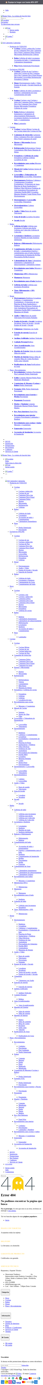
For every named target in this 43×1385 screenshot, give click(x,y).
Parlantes (34, 318)
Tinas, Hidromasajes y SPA (24, 290)
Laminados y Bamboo (26, 1130)
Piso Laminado (19, 374)
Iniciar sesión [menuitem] (9, 467)
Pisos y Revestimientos (18, 1038)
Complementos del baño (22, 95)
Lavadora (29, 217)
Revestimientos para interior (24, 415)
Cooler (29, 194)
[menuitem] (7, 441)
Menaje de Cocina (21, 169)
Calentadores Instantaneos (28, 619)
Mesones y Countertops (22, 425)
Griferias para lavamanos (27, 814)
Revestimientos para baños (24, 268)
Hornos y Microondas (22, 142)
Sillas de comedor (25, 1022)
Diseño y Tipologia (21, 404)
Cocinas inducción (23, 131)
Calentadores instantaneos (27, 870)
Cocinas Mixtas (26, 129)
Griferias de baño (25, 91)
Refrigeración (28, 54)
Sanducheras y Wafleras (27, 745)
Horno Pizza (36, 194)
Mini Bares (28, 150)
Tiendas (8, 1331)
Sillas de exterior (20, 353)
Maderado (18, 380)
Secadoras (18, 323)
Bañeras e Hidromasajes (23, 243)
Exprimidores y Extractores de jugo (26, 302)
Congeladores (19, 150)
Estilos (16, 378)
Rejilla (25, 257)
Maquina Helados (20, 194)
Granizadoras (36, 310)
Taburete (25, 361)
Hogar (16, 83)
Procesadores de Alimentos (28, 753)
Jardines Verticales (35, 338)
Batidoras (29, 180)
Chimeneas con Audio (30, 329)
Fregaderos (18, 79)
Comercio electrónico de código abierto (18, 1374)
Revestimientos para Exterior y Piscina (27, 1087)
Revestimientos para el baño (25, 281)
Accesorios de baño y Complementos (27, 60)
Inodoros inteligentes (26, 832)
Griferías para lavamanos (27, 905)
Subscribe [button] (25, 1365)
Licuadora (34, 192)
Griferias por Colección (22, 230)
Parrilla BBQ (26, 192)
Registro (13, 32)
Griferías (32, 158)
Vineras (38, 148)
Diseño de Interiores (12, 1323)
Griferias (36, 54)
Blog (7, 1325)
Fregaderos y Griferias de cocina (26, 156)
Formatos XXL (20, 389)
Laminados (22, 123)
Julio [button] (7, 10)
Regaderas (25, 287)
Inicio (7, 1220)
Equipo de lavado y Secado (24, 85)
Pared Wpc (33, 412)
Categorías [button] (17, 43)
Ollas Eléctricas (26, 188)
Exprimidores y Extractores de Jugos (27, 184)
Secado (17, 220)
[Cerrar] (2, 477)
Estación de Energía (25, 572)
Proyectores (26, 318)
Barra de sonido (30, 211)
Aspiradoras (22, 190)
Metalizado (25, 380)
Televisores (18, 213)
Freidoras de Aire (25, 749)
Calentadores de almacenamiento (24, 115)
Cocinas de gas (26, 71)
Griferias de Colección (26, 820)
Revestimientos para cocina (24, 163)
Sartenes (31, 169)
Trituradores (37, 177)
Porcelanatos (25, 417)
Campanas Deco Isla (26, 50)
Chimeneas (18, 329)
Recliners (35, 359)
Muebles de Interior (21, 357)
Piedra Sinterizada (24, 66)
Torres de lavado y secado (31, 323)
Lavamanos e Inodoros (23, 236)
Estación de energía (21, 333)
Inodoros (26, 118)
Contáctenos (9, 1172)
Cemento (22, 378)
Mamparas (18, 277)
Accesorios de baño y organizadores (27, 250)
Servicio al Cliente (11, 1329)
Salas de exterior (35, 351)
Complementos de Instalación (24, 255)
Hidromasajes (30, 116)
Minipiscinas (33, 274)
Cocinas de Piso (27, 73)
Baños (16, 58)
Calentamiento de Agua (29, 93)
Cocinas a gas (26, 100)
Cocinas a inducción (28, 48)
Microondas (18, 54)
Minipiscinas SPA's (21, 274)
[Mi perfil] (7, 28)
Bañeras (22, 112)
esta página (12, 1211)
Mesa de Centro (26, 359)
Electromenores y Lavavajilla (25, 200)
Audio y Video (35, 83)
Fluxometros (18, 257)
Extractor (31, 257)
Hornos (37, 52)
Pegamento (18, 400)
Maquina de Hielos (25, 688)
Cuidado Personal (21, 342)
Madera (16, 408)
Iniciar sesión (14, 30)
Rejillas (37, 255)
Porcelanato (35, 66)
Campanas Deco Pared (29, 104)
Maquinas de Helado (21, 312)
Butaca (32, 357)
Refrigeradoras (30, 148)
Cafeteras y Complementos (23, 300)
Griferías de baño (25, 58)
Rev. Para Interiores (22, 412)
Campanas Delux (29, 52)
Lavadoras (38, 321)
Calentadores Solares (33, 264)
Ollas (20, 171)
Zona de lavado (20, 217)
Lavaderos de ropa (20, 160)
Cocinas (17, 48)
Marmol (29, 378)
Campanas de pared (29, 139)
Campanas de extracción (23, 135)
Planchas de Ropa (20, 186)
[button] (23, 465)
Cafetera (31, 205)
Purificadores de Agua (22, 364)
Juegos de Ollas (24, 714)
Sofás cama (18, 361)
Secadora (36, 217)
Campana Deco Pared (29, 75)
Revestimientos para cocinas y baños (27, 423)
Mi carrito (8, 1345)
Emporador (18, 428)
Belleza (30, 342)
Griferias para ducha (29, 228)
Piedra (34, 378)
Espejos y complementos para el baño (26, 252)
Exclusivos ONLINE (17, 532)
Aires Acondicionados (22, 345)
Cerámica (29, 372)
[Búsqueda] (22, 18)
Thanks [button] (3, 1368)
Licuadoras (29, 182)
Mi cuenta (8, 1343)
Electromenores (24, 83)
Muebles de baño (27, 238)
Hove (12, 586)
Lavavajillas (27, 77)
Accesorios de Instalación (23, 432)
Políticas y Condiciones (13, 1327)
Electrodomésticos (21, 205)
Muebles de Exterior (22, 351)
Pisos (16, 66)
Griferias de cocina (20, 108)
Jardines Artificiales (21, 338)
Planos (35, 406)
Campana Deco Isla (25, 546)
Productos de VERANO (18, 483)
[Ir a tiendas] (21, 20)
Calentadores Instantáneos (23, 62)
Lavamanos (36, 58)
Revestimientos (20, 372)
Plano (39, 378)
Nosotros (8, 1321)
